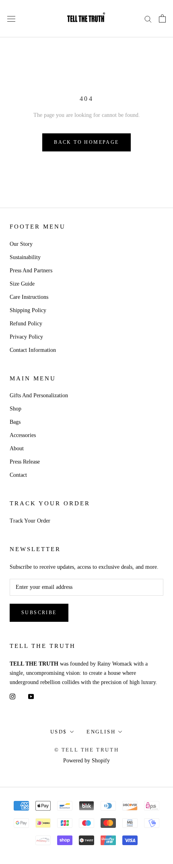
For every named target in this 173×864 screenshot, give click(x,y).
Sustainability (25, 257)
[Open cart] (162, 18)
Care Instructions (29, 297)
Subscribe (39, 612)
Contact (18, 475)
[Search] (148, 18)
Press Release (25, 462)
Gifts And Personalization (39, 395)
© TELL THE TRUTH (86, 750)
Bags (15, 422)
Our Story (21, 244)
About (17, 448)
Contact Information (33, 350)
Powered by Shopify (86, 761)
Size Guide (22, 284)
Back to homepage (86, 142)
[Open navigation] (11, 19)
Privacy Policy (26, 337)
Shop (15, 409)
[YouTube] (31, 696)
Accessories (23, 435)
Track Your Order (30, 521)
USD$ (58, 732)
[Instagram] (12, 696)
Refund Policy (26, 324)
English (100, 732)
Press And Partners (31, 271)
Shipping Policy (28, 310)
